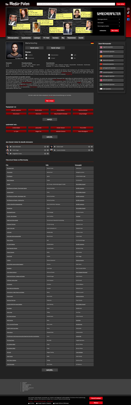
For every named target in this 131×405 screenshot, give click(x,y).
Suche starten (120, 4)
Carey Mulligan (83, 114)
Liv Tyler (16, 131)
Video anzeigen (49, 101)
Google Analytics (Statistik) (44, 403)
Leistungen (37, 38)
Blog (63, 38)
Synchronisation (26, 38)
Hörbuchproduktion (13, 38)
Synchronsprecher (25, 388)
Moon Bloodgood (83, 131)
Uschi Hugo (16, 150)
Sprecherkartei (25, 390)
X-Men (79, 82)
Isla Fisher (78, 320)
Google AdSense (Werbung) (62, 403)
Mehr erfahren (50, 96)
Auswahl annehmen (96, 398)
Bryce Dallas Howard (80, 184)
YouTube (32, 403)
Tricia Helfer (83, 128)
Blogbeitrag (69, 74)
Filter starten (115, 30)
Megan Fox (38, 131)
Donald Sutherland (27, 82)
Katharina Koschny (67, 72)
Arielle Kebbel (16, 128)
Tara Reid (78, 216)
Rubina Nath (60, 146)
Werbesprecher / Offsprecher (28, 387)
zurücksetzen (103, 30)
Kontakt (81, 38)
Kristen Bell (78, 336)
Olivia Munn (16, 114)
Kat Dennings (79, 324)
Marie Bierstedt (17, 146)
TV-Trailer (46, 38)
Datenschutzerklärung (26, 384)
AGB (23, 391)
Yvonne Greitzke (61, 150)
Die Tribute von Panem (59, 79)
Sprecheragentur (25, 385)
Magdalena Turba (17, 153)
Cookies (30, 401)
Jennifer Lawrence (16, 110)
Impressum (24, 382)
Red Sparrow (33, 87)
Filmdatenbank (71, 38)
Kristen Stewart (61, 128)
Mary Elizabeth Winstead (60, 114)
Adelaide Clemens (60, 131)
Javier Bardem (23, 85)
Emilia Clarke (38, 110)
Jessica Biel (38, 128)
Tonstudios (55, 38)
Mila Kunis (38, 114)
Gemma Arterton (83, 110)
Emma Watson (61, 110)
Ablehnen (96, 403)
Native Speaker (25, 386)
